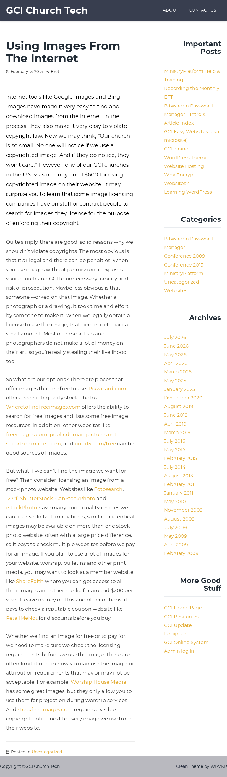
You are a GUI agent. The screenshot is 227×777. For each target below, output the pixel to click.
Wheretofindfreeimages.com (43, 407)
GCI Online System (186, 642)
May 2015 (174, 449)
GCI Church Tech (47, 10)
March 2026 (178, 372)
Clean (182, 766)
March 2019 (177, 432)
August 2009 (179, 519)
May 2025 (175, 380)
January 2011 (178, 493)
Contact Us (202, 10)
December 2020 (183, 398)
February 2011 (180, 484)
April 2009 (176, 544)
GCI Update (178, 625)
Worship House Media (98, 682)
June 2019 (176, 415)
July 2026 (175, 337)
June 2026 (176, 346)
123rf (11, 498)
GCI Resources (181, 616)
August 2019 (178, 406)
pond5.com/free (95, 443)
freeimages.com (26, 434)
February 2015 (180, 458)
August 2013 (178, 475)
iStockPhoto (22, 507)
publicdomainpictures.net (83, 434)
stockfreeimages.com (33, 443)
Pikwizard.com (107, 388)
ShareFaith (30, 581)
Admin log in (179, 651)
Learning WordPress (188, 192)
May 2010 (175, 501)
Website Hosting (184, 166)
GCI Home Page (183, 608)
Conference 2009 (184, 256)
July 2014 (175, 467)
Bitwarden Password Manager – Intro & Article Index (188, 115)
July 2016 (174, 441)
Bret (55, 72)
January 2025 (179, 389)
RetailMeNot (22, 618)
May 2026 (175, 354)
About (170, 10)
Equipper (175, 634)
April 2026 (175, 363)
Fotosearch (108, 489)
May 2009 (175, 536)
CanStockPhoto (75, 498)
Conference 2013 (183, 265)
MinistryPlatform (183, 273)
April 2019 (175, 424)
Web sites (175, 290)
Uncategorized (47, 752)
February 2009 (181, 553)
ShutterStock (36, 498)
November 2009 (183, 510)
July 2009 (175, 527)
